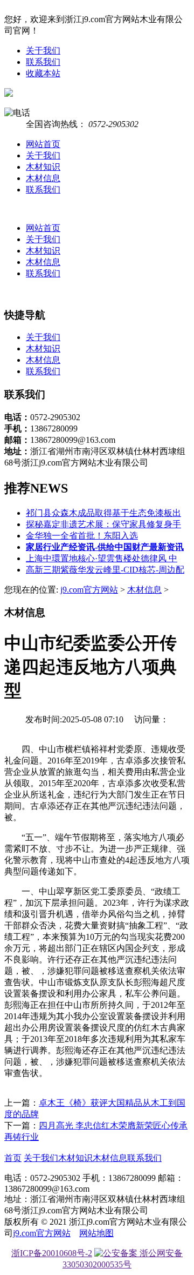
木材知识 (43, 166)
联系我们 (43, 62)
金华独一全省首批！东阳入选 (82, 535)
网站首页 (43, 144)
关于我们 (43, 50)
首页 (13, 1158)
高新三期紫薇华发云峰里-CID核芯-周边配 (105, 569)
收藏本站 (43, 73)
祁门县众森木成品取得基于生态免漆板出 (103, 512)
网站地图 (96, 1233)
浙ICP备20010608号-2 (51, 1253)
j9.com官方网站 (89, 589)
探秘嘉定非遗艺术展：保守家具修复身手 (103, 524)
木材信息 (43, 178)
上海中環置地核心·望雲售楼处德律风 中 (101, 558)
